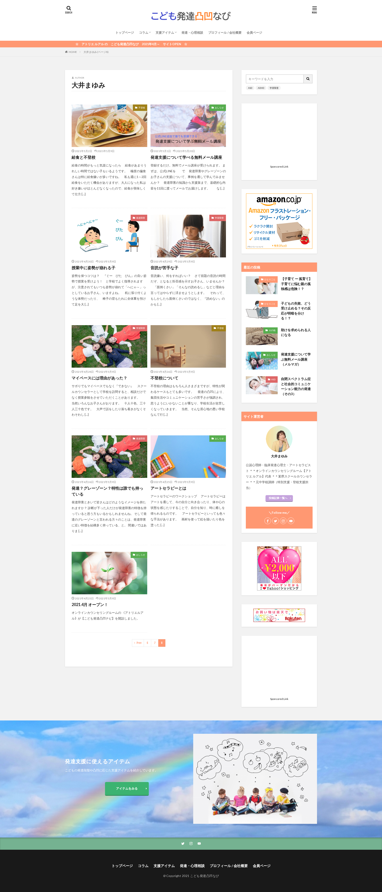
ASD (250, 88)
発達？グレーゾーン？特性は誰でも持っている (107, 491)
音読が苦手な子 (164, 267)
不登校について (164, 377)
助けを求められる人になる (296, 332)
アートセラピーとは (168, 488)
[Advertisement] (279, 135)
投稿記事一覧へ (278, 498)
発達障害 (140, 217)
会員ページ (254, 32)
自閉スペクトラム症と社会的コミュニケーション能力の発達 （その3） (296, 386)
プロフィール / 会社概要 (225, 32)
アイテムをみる (127, 788)
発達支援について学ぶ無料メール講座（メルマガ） (296, 359)
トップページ (124, 32)
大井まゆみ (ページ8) (96, 52)
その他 (272, 330)
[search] (308, 78)
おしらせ (219, 107)
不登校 (141, 107)
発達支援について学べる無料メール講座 (186, 157)
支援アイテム (165, 32)
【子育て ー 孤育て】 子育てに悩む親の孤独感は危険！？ (296, 284)
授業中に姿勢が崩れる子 (93, 267)
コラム (143, 32)
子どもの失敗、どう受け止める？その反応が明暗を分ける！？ (296, 310)
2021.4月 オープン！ (90, 604)
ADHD (261, 88)
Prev (139, 643)
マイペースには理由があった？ (99, 377)
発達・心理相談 (192, 32)
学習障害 (219, 217)
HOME (73, 52)
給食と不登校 (84, 157)
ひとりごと (269, 279)
